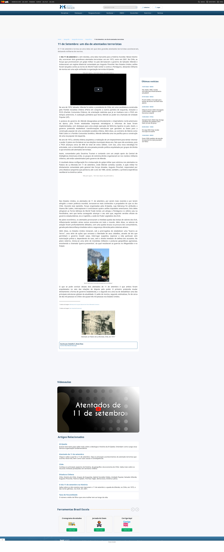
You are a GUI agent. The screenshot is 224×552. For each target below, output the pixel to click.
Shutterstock (79, 308)
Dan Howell (72, 308)
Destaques (78, 13)
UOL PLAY (45, 2)
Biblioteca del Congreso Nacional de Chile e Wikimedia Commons (84, 304)
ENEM (122, 13)
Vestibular (109, 13)
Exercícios (147, 13)
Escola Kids (134, 13)
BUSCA (203, 2)
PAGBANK (32, 2)
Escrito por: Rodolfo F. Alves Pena (71, 344)
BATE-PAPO (212, 2)
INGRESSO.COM (16, 2)
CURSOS (38, 2)
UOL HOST (25, 2)
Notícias (160, 13)
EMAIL (221, 2)
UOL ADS (51, 2)
